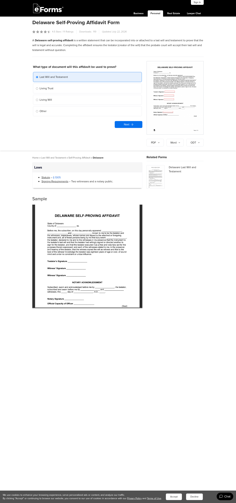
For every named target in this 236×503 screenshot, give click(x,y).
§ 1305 (57, 177)
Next (126, 124)
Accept (174, 497)
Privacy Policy (134, 498)
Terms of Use (154, 498)
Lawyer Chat (194, 13)
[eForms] (48, 8)
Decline (194, 497)
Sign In (197, 2)
